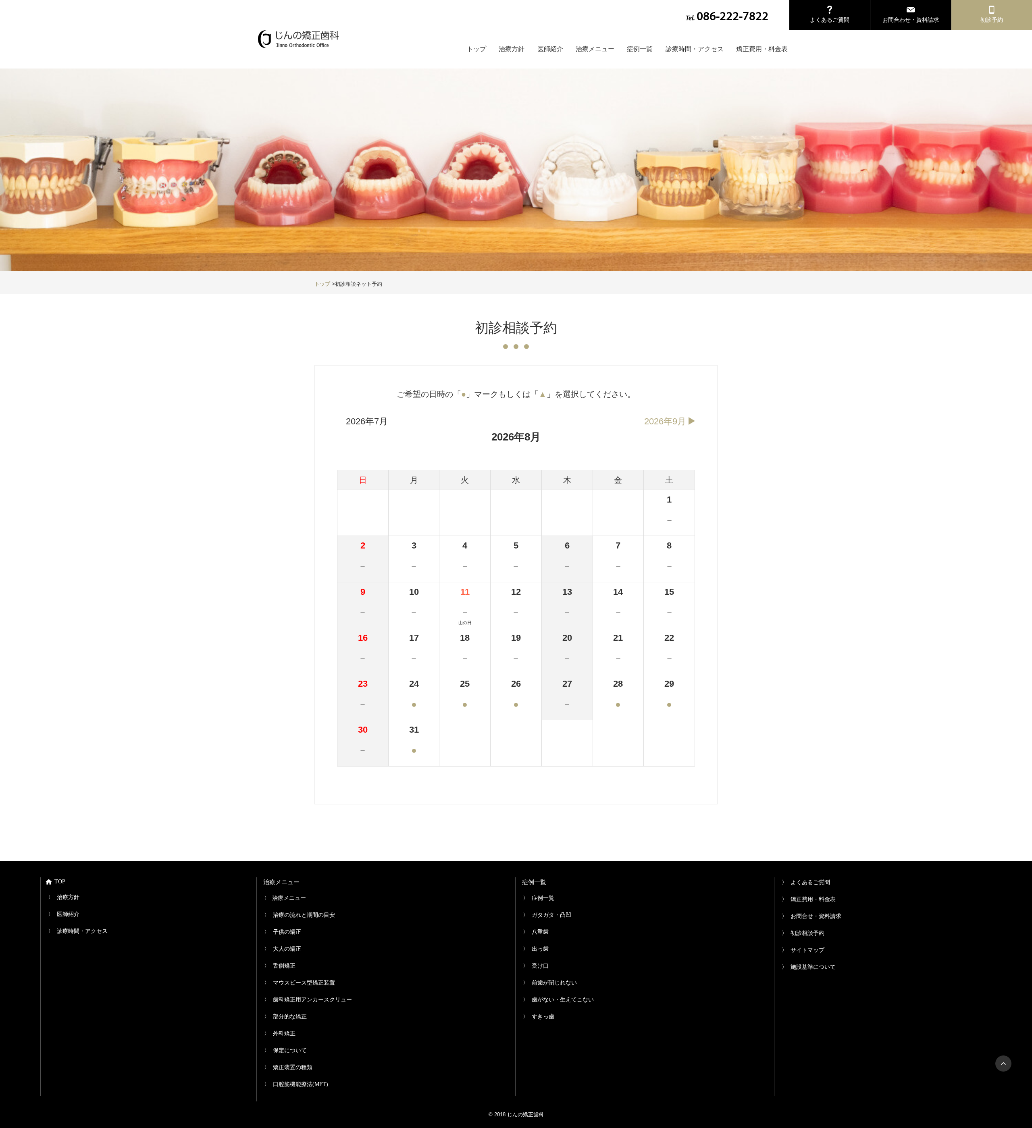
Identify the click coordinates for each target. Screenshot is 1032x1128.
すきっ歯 (543, 1017)
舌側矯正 (284, 966)
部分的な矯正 (290, 1017)
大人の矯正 (287, 949)
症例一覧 (640, 49)
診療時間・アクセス (695, 49)
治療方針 (511, 49)
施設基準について (813, 967)
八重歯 (540, 932)
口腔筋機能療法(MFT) (300, 1084)
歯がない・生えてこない (563, 1000)
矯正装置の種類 (292, 1067)
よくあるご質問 (806, 882)
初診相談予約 (807, 933)
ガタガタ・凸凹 (551, 915)
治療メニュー (595, 49)
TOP (59, 882)
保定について (290, 1050)
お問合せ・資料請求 (816, 916)
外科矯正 (284, 1033)
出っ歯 (540, 949)
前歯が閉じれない (554, 983)
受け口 (540, 966)
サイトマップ (807, 950)
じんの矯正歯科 (525, 1114)
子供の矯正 (287, 932)
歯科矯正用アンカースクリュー (312, 1000)
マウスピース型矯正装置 (304, 983)
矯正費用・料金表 (762, 49)
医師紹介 (550, 49)
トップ (476, 49)
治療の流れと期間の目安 (304, 915)
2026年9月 (665, 421)
